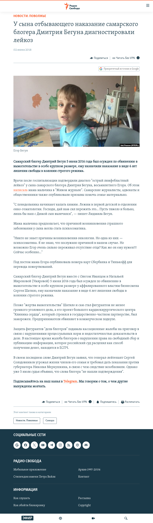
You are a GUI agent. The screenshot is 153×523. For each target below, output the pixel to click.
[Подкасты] (77, 445)
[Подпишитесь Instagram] (60, 445)
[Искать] (126, 518)
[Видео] (93, 518)
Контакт (83, 476)
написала (20, 190)
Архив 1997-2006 (89, 469)
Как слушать (21, 498)
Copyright (84, 505)
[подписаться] (86, 445)
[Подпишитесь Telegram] (51, 445)
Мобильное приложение (29, 469)
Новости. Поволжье (29, 16)
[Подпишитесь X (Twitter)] (34, 445)
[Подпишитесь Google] (17, 445)
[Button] (99, 58)
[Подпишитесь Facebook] (25, 445)
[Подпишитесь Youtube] (42, 445)
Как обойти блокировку (29, 505)
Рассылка (84, 498)
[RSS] (68, 445)
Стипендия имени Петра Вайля (34, 476)
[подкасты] (60, 518)
